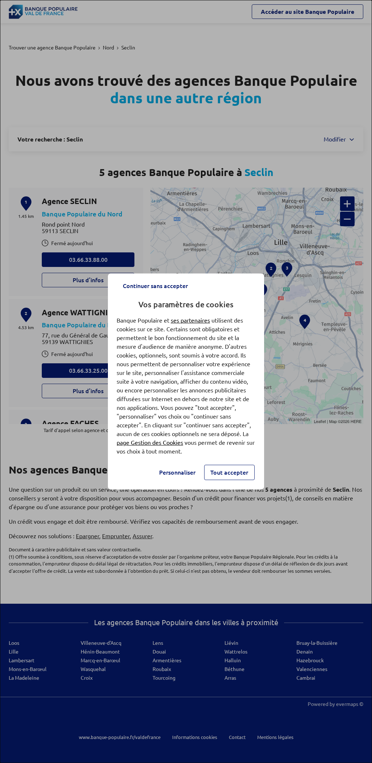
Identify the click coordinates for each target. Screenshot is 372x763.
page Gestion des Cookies (150, 442)
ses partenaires (190, 320)
